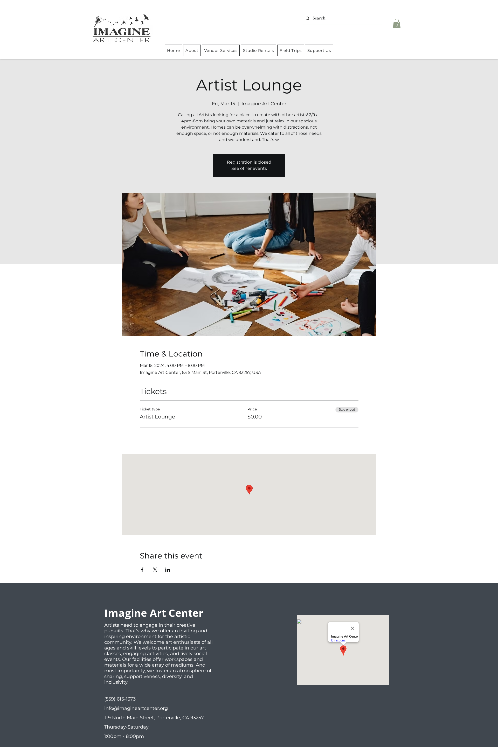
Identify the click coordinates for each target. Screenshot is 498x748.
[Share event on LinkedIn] (167, 570)
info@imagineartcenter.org (136, 708)
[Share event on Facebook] (142, 570)
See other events (249, 168)
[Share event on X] (155, 570)
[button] (397, 23)
